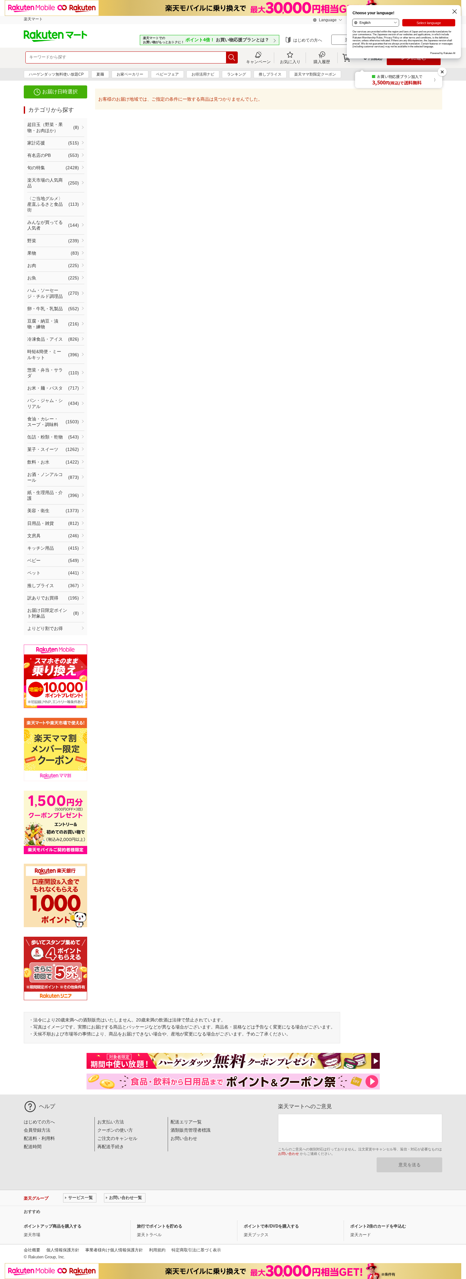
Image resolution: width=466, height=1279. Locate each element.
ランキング (236, 74)
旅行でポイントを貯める (159, 1226)
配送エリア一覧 (186, 1121)
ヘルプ (47, 1106)
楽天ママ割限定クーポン (315, 74)
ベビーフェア (167, 74)
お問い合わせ (184, 1138)
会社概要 (32, 1250)
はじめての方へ (307, 40)
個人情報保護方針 (62, 1250)
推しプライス (270, 74)
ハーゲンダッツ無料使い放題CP (56, 74)
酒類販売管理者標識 (190, 1130)
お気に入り (290, 61)
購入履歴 (322, 61)
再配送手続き (110, 1146)
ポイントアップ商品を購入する (52, 1226)
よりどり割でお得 (45, 628)
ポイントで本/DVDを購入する (271, 1226)
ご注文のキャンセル (117, 1138)
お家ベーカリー (130, 74)
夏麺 (100, 74)
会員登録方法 (37, 1130)
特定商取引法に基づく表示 (196, 1250)
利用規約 (157, 1250)
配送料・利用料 (39, 1138)
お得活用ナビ (202, 74)
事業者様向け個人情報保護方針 (114, 1250)
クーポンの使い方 (115, 1130)
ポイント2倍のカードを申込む (378, 1226)
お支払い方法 (110, 1121)
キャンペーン (258, 61)
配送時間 (33, 1146)
